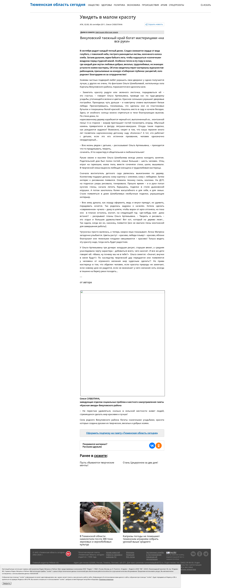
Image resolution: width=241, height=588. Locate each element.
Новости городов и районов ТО (114, 555)
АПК (81, 24)
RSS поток (130, 557)
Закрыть (6, 583)
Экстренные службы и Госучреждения (155, 553)
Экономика (133, 5)
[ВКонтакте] (152, 446)
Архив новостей (113, 552)
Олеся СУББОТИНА (114, 24)
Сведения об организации (152, 558)
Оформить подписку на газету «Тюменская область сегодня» (122, 433)
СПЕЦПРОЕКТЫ (176, 5)
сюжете (100, 455)
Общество (93, 5)
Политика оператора (187, 569)
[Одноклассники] (159, 446)
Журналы (130, 552)
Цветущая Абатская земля (106, 32)
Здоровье (106, 5)
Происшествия (150, 5)
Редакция (130, 554)
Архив (164, 5)
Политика (119, 5)
